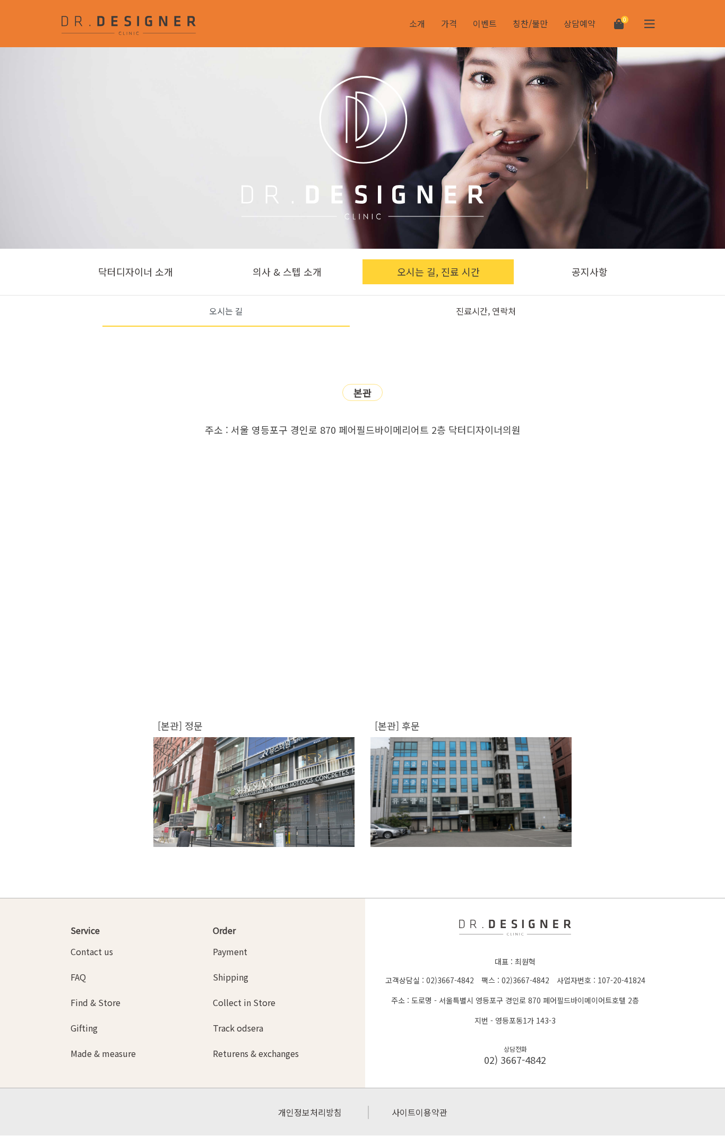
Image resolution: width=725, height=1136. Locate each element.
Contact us (92, 951)
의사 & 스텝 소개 (287, 271)
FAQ (78, 977)
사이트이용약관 (419, 1112)
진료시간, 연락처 (486, 310)
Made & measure (103, 1053)
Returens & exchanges (256, 1053)
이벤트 (485, 23)
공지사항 (590, 271)
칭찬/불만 (530, 23)
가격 (449, 23)
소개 (417, 23)
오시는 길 (226, 310)
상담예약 (579, 23)
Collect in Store (244, 1002)
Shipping (230, 977)
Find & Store (95, 1002)
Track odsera (238, 1027)
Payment (230, 951)
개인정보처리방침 (310, 1112)
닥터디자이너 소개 (135, 271)
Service (85, 930)
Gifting (84, 1027)
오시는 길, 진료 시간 (438, 271)
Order (224, 930)
